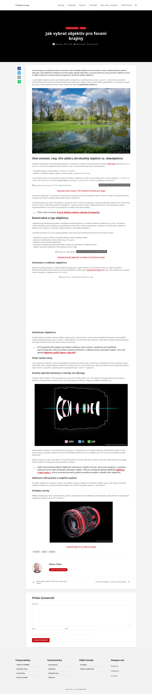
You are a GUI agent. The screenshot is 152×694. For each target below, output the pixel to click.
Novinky (61, 5)
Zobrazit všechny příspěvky (58, 570)
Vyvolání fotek (22, 669)
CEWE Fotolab (126, 5)
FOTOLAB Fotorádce (72, 28)
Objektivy (52, 669)
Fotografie (72, 5)
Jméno (34, 628)
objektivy (52, 552)
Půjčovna (51, 677)
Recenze (82, 5)
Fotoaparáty (53, 665)
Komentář (35, 604)
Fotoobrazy (21, 673)
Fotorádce (93, 5)
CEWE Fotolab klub (87, 669)
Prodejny (83, 665)
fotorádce (36, 552)
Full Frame (111, 164)
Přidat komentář (80, 44)
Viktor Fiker (59, 44)
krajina (44, 552)
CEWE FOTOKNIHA (23, 665)
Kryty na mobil (22, 677)
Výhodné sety (53, 673)
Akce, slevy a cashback (109, 5)
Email (66, 628)
